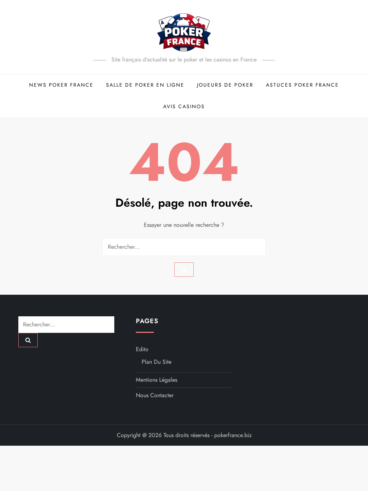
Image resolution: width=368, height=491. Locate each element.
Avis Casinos (184, 106)
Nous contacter (155, 395)
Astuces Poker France (302, 84)
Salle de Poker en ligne (145, 84)
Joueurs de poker (225, 84)
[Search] (184, 269)
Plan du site (156, 362)
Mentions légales (156, 380)
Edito (142, 349)
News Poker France (61, 84)
